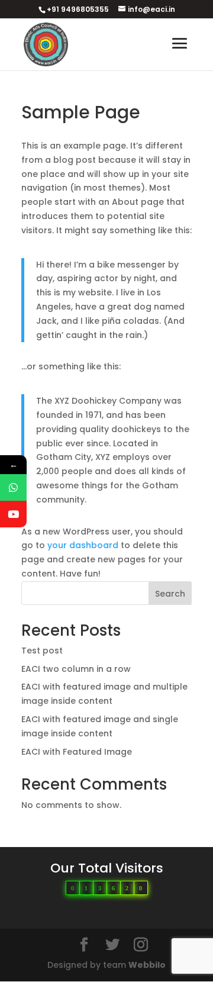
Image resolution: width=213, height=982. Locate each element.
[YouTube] (13, 514)
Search (170, 594)
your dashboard (82, 545)
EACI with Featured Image (76, 752)
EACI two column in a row (76, 669)
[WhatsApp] (13, 487)
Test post (42, 650)
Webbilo (147, 965)
